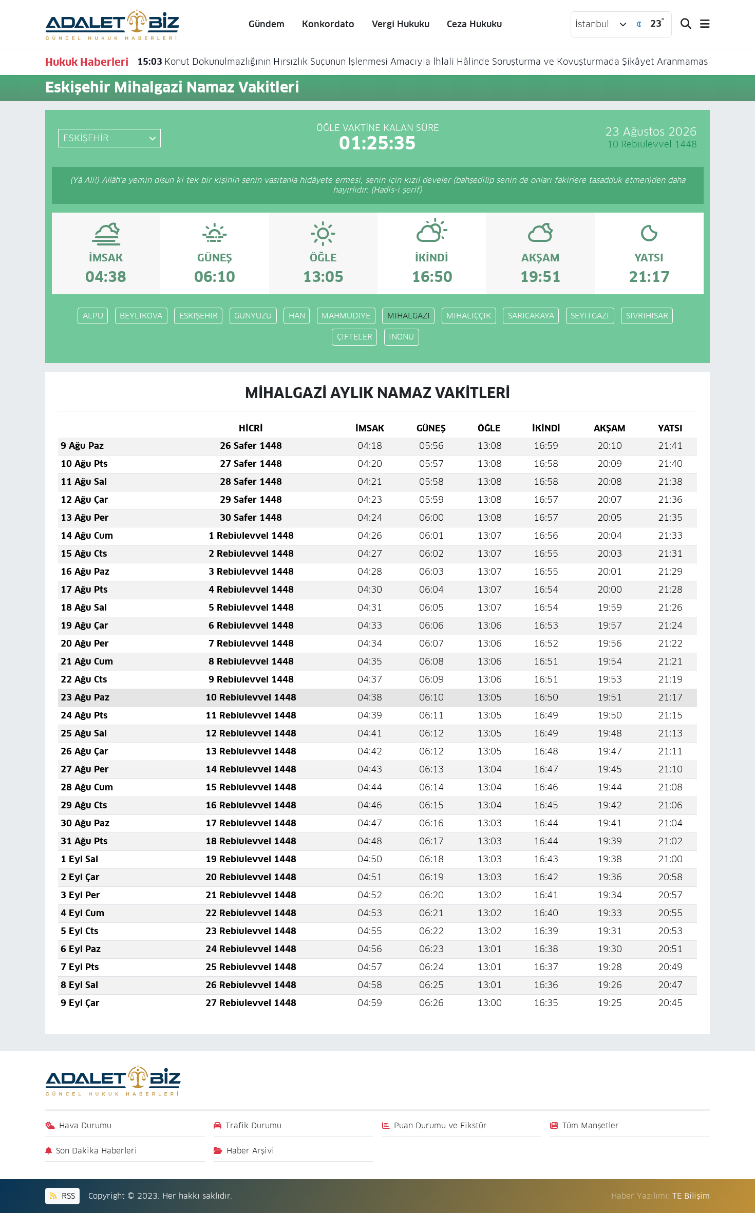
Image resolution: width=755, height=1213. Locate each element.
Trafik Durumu (253, 1125)
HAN (297, 315)
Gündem (267, 24)
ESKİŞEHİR (198, 315)
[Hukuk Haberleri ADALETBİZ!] (112, 23)
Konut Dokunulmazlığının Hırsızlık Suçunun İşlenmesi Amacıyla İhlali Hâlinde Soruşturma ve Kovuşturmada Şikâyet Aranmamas (422, 61)
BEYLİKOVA (141, 315)
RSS (67, 1196)
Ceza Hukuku (474, 24)
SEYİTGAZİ (590, 315)
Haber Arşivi (250, 1150)
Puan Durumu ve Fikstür (440, 1125)
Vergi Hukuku (400, 24)
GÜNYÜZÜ (253, 315)
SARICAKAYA (531, 315)
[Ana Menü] (700, 24)
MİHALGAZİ (408, 315)
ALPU (93, 315)
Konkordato (328, 24)
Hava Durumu (85, 1125)
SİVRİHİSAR (647, 315)
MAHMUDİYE (346, 315)
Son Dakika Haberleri (96, 1150)
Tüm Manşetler (590, 1125)
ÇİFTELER (354, 337)
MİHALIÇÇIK (468, 315)
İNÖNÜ (401, 337)
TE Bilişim (691, 1196)
